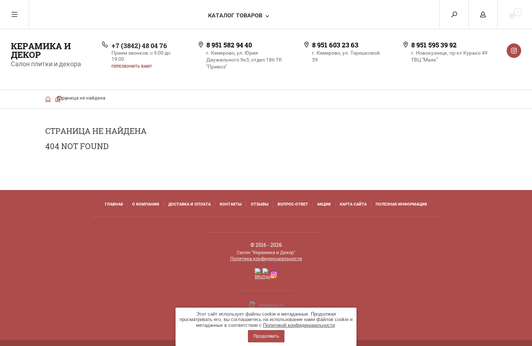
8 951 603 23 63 (335, 45)
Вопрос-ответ (293, 204)
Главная (114, 204)
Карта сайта (353, 204)
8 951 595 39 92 (434, 45)
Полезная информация (401, 204)
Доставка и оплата (189, 204)
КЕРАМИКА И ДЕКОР (41, 50)
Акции (324, 204)
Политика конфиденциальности (266, 258)
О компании (145, 204)
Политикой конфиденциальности (299, 325)
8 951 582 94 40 (229, 45)
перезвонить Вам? (131, 66)
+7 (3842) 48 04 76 (139, 45)
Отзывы (260, 204)
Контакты (231, 204)
